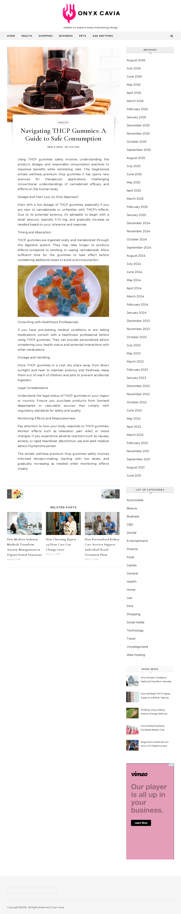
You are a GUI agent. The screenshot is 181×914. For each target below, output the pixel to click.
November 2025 (138, 133)
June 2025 (134, 174)
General (132, 573)
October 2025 (137, 141)
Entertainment (137, 541)
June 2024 (134, 272)
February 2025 (137, 207)
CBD (130, 524)
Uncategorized (137, 646)
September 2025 (139, 150)
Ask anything (103, 35)
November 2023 (138, 329)
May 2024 (134, 280)
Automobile (135, 500)
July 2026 (134, 68)
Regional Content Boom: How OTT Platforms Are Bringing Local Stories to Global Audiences (155, 744)
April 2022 (134, 426)
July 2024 (134, 264)
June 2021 (134, 475)
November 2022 (138, 394)
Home (11, 35)
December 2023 (138, 321)
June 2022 (134, 410)
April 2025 (134, 190)
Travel (131, 638)
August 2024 (136, 255)
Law (129, 598)
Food (130, 557)
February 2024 (137, 304)
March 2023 (135, 361)
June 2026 (134, 76)
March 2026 (135, 101)
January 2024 (137, 312)
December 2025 (138, 125)
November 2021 (138, 451)
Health (26, 35)
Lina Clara (73, 146)
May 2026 (133, 84)
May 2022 (134, 418)
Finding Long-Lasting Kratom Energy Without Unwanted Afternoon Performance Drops (154, 712)
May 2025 (133, 182)
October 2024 (137, 239)
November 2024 (138, 231)
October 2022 (137, 402)
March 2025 (135, 198)
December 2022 (138, 386)
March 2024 (135, 296)
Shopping (46, 35)
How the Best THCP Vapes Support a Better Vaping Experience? (155, 696)
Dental (131, 532)
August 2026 (136, 60)
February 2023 (137, 369)
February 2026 (137, 109)
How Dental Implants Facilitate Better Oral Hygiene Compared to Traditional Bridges (153, 728)
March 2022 (135, 435)
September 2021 (138, 459)
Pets (82, 35)
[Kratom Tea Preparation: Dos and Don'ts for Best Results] (112, 494)
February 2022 (137, 443)
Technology (135, 630)
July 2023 (134, 345)
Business (66, 35)
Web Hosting (136, 655)
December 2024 (138, 223)
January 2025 (136, 215)
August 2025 (136, 158)
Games (131, 565)
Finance (132, 549)
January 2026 (136, 117)
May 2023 (134, 353)
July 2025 (134, 166)
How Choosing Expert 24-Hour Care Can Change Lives (61, 544)
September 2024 (139, 247)
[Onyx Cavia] (91, 14)
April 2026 (134, 93)
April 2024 (134, 288)
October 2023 (137, 337)
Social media (135, 622)
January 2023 (136, 378)
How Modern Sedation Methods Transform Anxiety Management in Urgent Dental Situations (156, 680)
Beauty (132, 508)
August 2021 (136, 467)
